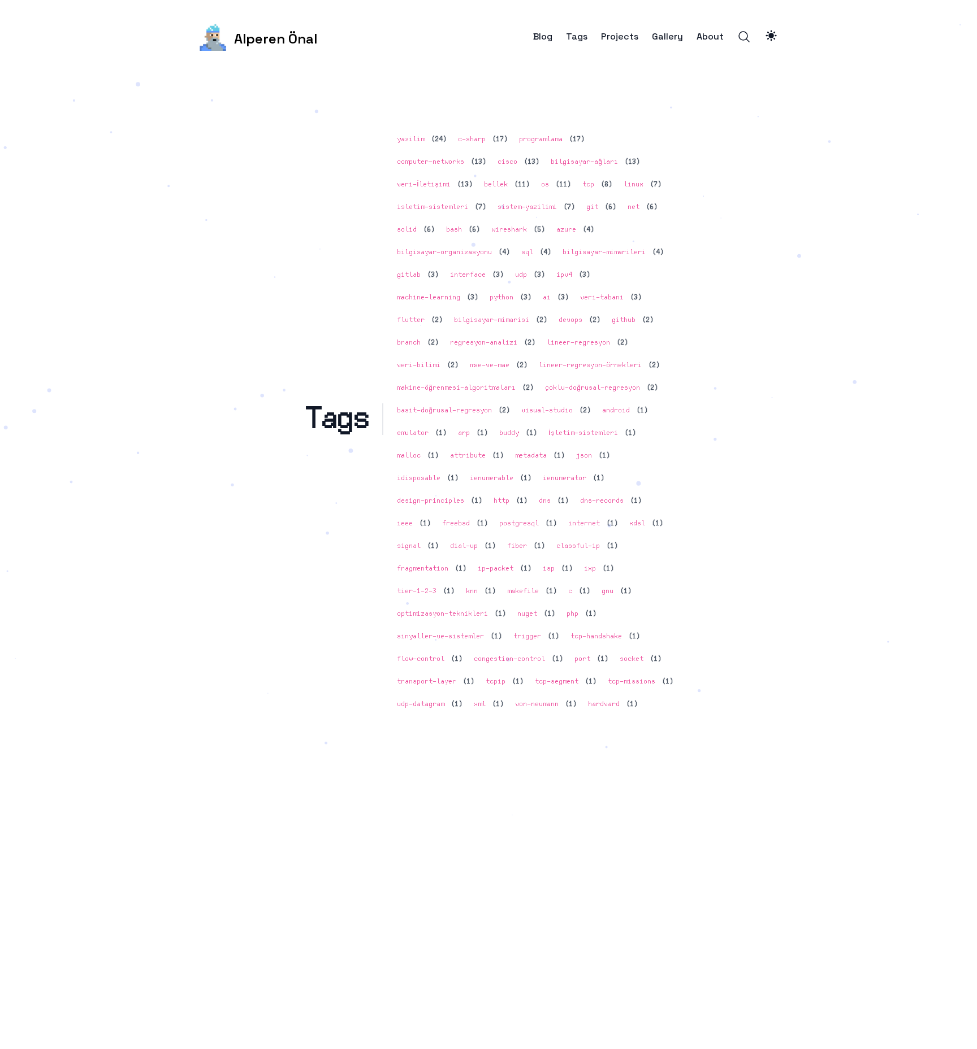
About (710, 36)
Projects (619, 36)
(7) (654, 184)
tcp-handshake (596, 636)
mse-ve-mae (489, 365)
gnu (607, 591)
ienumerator (564, 478)
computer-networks (430, 162)
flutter (411, 320)
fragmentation (422, 568)
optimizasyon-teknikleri (442, 614)
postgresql (519, 523)
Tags (576, 36)
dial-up (464, 546)
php (572, 614)
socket (631, 659)
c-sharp (472, 139)
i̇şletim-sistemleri (583, 433)
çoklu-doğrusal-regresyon (592, 388)
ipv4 (564, 275)
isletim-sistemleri (432, 207)
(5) (537, 229)
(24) (437, 139)
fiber (517, 546)
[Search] (744, 36)
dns (545, 501)
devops (570, 320)
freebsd (456, 523)
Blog (542, 36)
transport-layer (426, 681)
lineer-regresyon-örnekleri (590, 365)
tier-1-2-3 (416, 591)
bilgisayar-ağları (584, 162)
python (501, 297)
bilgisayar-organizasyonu (444, 252)
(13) (476, 162)
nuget (527, 614)
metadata (531, 455)
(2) (435, 320)
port (582, 659)
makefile (523, 591)
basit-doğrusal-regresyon (444, 410)
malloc (409, 455)
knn (472, 591)
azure (566, 229)
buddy (509, 433)
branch (409, 342)
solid (407, 229)
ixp (590, 568)
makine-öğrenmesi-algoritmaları (456, 388)
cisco (507, 162)
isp (549, 568)
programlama (541, 139)
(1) (640, 410)
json (584, 455)
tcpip (495, 681)
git (592, 207)
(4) (586, 229)
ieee (405, 523)
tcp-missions (631, 681)
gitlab (409, 275)
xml (480, 704)
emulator (413, 433)
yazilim (411, 139)
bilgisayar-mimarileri (604, 252)
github (624, 320)
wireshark (509, 229)
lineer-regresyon (578, 342)
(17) (498, 139)
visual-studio (547, 410)
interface (468, 275)
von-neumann (537, 704)
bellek (496, 184)
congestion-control (509, 659)
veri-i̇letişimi (424, 184)
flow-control (420, 659)
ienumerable (491, 478)
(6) (608, 207)
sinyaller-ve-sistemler (440, 636)
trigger (527, 636)
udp (521, 275)
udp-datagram (420, 704)
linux (633, 184)
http (501, 501)
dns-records (602, 501)
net (633, 207)
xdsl (637, 523)
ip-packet (495, 568)
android (616, 410)
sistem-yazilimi (527, 207)
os (545, 184)
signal (409, 546)
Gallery (667, 36)
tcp (588, 184)
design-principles (430, 501)
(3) (431, 275)
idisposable (418, 478)
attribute (468, 455)
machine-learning (428, 297)
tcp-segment (556, 681)
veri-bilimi (418, 365)
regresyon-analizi (483, 342)
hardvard (604, 704)
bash (454, 229)
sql (527, 252)
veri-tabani (602, 297)
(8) (604, 184)
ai (547, 297)
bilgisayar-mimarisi (491, 320)
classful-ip (578, 546)
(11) (520, 184)
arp (464, 433)
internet (584, 523)
